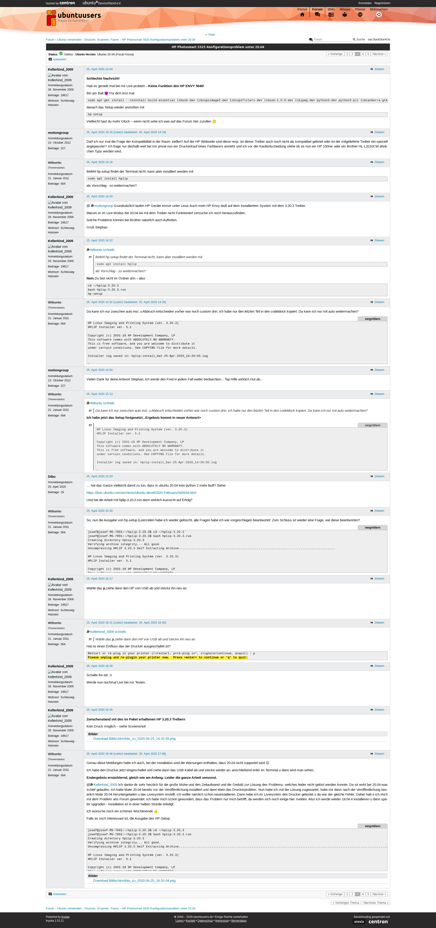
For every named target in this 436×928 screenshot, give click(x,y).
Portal (302, 9)
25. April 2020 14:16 (100, 162)
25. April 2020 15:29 (100, 476)
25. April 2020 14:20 (100, 196)
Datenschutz (205, 921)
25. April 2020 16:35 (100, 710)
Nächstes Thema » (376, 903)
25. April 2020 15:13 (100, 394)
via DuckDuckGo (379, 39)
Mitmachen (379, 9)
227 (63, 148)
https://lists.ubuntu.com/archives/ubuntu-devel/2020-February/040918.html (141, 493)
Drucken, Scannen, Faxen (101, 40)
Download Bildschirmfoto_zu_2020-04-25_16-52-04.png (134, 881)
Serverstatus (239, 921)
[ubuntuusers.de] (74, 19)
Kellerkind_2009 (60, 69)
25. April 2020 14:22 (100, 240)
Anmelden (365, 3)
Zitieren (379, 69)
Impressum (222, 921)
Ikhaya (345, 9)
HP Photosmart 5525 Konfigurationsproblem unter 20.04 (158, 40)
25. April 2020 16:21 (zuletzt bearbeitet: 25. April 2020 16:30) (126, 622)
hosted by (53, 3)
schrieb (108, 250)
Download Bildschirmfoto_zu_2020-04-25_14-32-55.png (134, 739)
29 (62, 492)
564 (63, 184)
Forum (317, 9)
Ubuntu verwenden (69, 40)
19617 (65, 95)
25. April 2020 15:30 (100, 511)
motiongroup (58, 132)
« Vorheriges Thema (346, 903)
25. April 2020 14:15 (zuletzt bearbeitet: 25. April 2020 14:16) (126, 132)
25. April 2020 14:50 (100, 370)
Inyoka (65, 917)
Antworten (59, 59)
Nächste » (379, 54)
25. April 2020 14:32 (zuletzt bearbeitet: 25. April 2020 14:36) (126, 302)
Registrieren (382, 3)
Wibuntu (54, 162)
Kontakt (190, 921)
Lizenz (180, 921)
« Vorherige (335, 54)
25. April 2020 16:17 (100, 578)
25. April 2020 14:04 (100, 69)
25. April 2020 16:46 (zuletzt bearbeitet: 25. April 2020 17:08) (126, 754)
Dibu (51, 476)
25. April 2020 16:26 (100, 666)
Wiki (331, 9)
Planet (360, 9)
